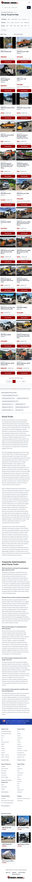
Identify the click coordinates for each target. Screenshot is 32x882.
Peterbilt (19, 779)
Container (19, 748)
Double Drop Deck (21, 754)
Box (2, 740)
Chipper (3, 752)
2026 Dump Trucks (7, 407)
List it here (14, 388)
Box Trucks (19, 410)
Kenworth (19, 775)
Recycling (3, 773)
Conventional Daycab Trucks (10, 401)
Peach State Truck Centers (7, 800)
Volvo (18, 770)
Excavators (3, 770)
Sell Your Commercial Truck (23, 798)
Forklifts (3, 766)
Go (29, 7)
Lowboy (19, 742)
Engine (2, 789)
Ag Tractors (4, 775)
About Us (8, 872)
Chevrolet (19, 781)
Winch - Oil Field (5, 757)
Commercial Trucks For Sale (7, 12)
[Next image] (14, 43)
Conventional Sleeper (6, 731)
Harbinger (19, 792)
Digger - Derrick (5, 754)
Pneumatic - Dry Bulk (22, 750)
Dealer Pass (20, 800)
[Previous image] (1, 43)
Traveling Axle (20, 752)
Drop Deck (19, 737)
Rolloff (2, 744)
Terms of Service (16, 874)
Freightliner (20, 768)
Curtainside (20, 746)
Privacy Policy (21, 872)
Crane (2, 746)
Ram (18, 785)
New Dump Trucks (7, 404)
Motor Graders (4, 777)
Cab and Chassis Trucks (22, 407)
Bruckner (3, 798)
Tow (2, 737)
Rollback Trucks (20, 404)
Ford (18, 777)
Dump (2, 735)
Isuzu (18, 783)
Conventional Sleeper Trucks (10, 395)
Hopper (19, 744)
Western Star (20, 790)
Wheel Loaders (4, 768)
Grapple (3, 748)
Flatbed (19, 733)
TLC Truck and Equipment (7, 802)
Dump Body (4, 786)
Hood (2, 784)
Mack (18, 766)
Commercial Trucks (8, 398)
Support (14, 872)
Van (18, 731)
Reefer (18, 740)
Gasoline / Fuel (20, 757)
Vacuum (3, 750)
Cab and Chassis (5, 742)
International (20, 773)
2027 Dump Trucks (7, 410)
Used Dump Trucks (22, 398)
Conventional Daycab (6, 733)
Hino (18, 787)
